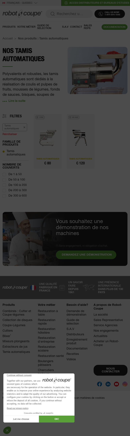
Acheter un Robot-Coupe (106, 343)
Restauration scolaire (46, 348)
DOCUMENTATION (114, 27)
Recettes (73, 354)
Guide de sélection (44, 27)
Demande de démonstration (76, 313)
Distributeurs (75, 334)
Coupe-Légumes (14, 325)
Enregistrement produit (77, 341)
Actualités (100, 336)
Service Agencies (105, 325)
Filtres (16, 116)
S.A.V (65, 27)
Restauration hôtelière (46, 331)
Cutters (8, 330)
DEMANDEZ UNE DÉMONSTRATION (87, 254)
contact (76, 27)
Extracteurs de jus (15, 346)
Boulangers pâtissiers (45, 363)
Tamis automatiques (16, 153)
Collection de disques (17, 320)
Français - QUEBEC (19, 3)
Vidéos (71, 359)
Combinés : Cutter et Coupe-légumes (17, 313)
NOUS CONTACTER (111, 370)
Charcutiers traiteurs (46, 372)
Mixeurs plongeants (16, 341)
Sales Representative (108, 320)
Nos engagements (106, 330)
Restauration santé (51, 356)
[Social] (99, 384)
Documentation (77, 348)
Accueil (8, 38)
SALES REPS (88, 27)
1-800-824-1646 (112, 15)
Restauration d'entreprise (46, 340)
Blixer (7, 336)
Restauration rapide (46, 322)
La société (101, 314)
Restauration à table (48, 313)
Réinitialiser (10, 134)
